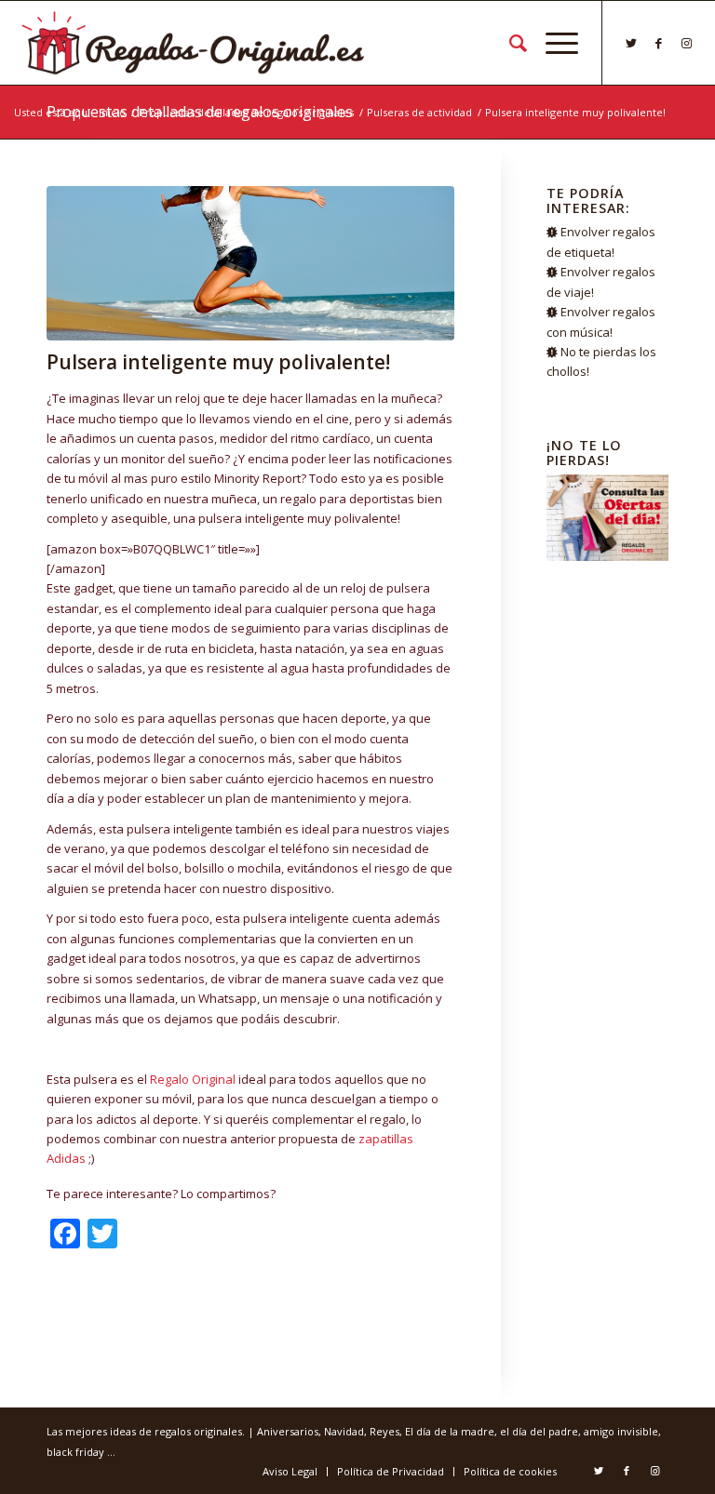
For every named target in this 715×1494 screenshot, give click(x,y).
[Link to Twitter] (631, 43)
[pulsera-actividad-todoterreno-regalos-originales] (250, 263)
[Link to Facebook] (659, 43)
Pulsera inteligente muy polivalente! (218, 362)
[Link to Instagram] (687, 43)
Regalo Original (193, 1079)
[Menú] (552, 43)
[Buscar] (509, 43)
